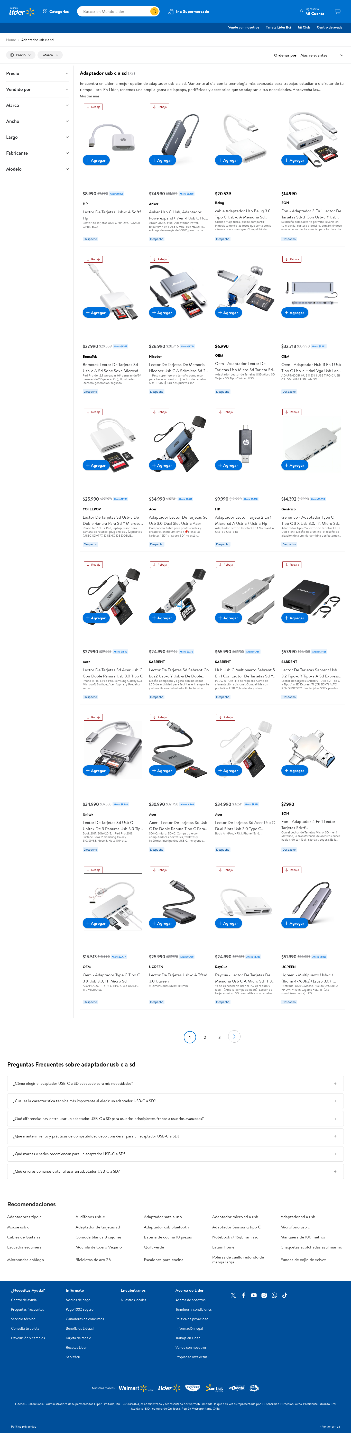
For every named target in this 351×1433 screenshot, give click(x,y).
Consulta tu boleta (25, 1328)
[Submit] (154, 11)
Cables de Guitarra (24, 1237)
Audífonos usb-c (90, 1216)
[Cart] (337, 11)
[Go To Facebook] (244, 1295)
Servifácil (73, 1356)
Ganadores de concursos (85, 1318)
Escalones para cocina (163, 1259)
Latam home (223, 1247)
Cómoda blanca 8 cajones (99, 1237)
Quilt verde (154, 1247)
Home (11, 39)
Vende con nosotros (243, 27)
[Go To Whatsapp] (274, 1295)
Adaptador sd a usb (298, 1216)
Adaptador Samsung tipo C (236, 1227)
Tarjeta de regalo (78, 1337)
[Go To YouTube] (254, 1295)
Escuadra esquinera (24, 1247)
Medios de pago (78, 1299)
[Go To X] (233, 1295)
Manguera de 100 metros (303, 1237)
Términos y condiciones (194, 1309)
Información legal (189, 1328)
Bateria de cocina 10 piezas (168, 1237)
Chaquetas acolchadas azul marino (311, 1247)
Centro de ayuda (330, 27)
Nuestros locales (133, 1299)
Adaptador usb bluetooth (166, 1227)
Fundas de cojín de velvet (303, 1259)
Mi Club (304, 27)
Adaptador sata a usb (163, 1216)
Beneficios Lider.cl (80, 1328)
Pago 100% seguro (80, 1309)
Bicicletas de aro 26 (93, 1259)
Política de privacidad (192, 1318)
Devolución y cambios (28, 1337)
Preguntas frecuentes (27, 1309)
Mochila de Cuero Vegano (99, 1247)
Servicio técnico (23, 1318)
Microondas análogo (25, 1259)
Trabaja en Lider (188, 1337)
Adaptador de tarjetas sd (98, 1227)
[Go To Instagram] (264, 1295)
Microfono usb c (295, 1227)
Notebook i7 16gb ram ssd (235, 1237)
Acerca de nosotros (191, 1299)
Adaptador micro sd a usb (235, 1216)
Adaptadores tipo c (24, 1216)
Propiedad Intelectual (192, 1356)
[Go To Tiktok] (285, 1295)
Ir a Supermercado (192, 11)
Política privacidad (23, 1426)
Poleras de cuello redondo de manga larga (238, 1259)
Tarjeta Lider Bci (278, 27)
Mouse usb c (18, 1227)
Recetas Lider (76, 1347)
